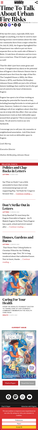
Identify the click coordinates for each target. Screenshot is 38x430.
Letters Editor (15, 22)
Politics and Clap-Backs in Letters (15, 169)
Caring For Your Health (14, 301)
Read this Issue (27, 383)
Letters (3, 22)
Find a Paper (10, 383)
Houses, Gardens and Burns (18, 239)
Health (5, 315)
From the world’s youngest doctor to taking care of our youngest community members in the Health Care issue (18, 309)
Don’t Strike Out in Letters (16, 206)
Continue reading (24, 193)
